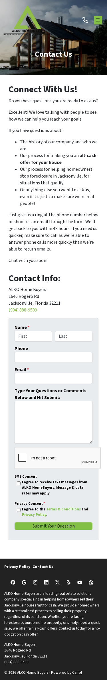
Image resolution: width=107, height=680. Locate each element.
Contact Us (43, 566)
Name (22, 327)
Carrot (77, 672)
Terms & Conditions (63, 509)
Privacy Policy (34, 514)
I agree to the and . (55, 512)
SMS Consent (26, 476)
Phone (21, 348)
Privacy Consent (30, 503)
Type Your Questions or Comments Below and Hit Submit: (50, 394)
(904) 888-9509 (23, 310)
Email (22, 370)
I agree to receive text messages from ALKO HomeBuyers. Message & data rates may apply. (54, 488)
